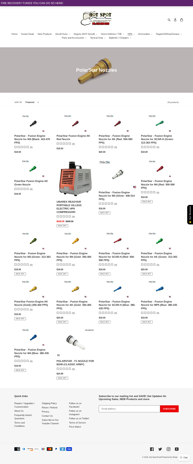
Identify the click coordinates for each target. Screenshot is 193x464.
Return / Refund (49, 407)
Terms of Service (77, 422)
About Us (19, 411)
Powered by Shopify (170, 457)
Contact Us (47, 416)
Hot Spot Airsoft (155, 457)
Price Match (75, 426)
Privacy (45, 411)
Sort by (18, 102)
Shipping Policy (49, 403)
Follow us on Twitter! (79, 418)
